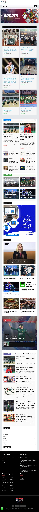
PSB (2, 488)
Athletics (11, 477)
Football (5, 440)
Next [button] (37, 15)
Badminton (4, 479)
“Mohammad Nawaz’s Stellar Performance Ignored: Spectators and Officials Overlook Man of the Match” (25, 403)
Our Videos (12, 487)
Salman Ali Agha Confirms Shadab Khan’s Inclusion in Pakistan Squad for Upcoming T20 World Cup (25, 380)
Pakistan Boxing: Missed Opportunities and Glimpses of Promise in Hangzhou (27, 196)
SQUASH (11, 488)
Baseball (5, 432)
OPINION (3, 487)
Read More (5, 145)
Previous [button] (1, 15)
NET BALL (3, 485)
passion (22, 478)
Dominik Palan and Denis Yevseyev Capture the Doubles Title (10, 196)
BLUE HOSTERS (30, 508)
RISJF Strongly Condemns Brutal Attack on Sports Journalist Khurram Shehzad (25, 391)
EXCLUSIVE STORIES (5, 482)
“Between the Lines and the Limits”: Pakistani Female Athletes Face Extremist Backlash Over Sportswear (28, 460)
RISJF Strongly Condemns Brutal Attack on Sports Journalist (30, 154)
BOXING (5, 436)
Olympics (11, 485)
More (33, 120)
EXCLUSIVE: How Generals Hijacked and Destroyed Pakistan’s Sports (14, 169)
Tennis (11, 490)
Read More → (6, 55)
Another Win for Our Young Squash (27, 278)
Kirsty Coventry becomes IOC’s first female (16, 262)
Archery (3, 477)
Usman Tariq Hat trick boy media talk (15, 338)
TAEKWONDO (6, 434)
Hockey (5, 442)
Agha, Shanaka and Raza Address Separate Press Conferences (30, 161)
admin (6, 134)
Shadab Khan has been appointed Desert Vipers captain (27, 137)
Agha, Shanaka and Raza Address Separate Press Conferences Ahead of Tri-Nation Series (25, 418)
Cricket (5, 438)
